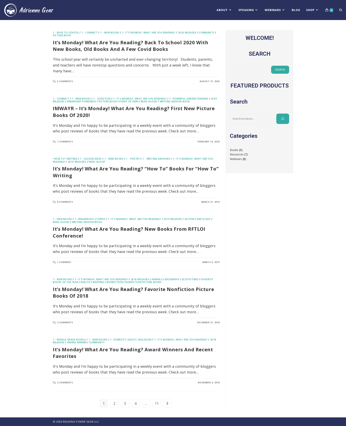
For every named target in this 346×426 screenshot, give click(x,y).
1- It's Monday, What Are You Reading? (148, 32)
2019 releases (77, 161)
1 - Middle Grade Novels (69, 339)
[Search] (282, 119)
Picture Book (62, 35)
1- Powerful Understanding (188, 98)
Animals (157, 279)
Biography (172, 279)
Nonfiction (115, 282)
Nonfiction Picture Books (143, 282)
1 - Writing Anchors (156, 158)
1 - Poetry (133, 158)
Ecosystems (190, 279)
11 (157, 403)
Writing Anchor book (175, 101)
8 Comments (65, 201)
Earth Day (203, 219)
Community (206, 32)
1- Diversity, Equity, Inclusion (131, 339)
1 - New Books (109, 32)
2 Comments (65, 322)
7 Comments (65, 141)
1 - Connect (89, 32)
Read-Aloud (149, 101)
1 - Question (102, 98)
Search (280, 69)
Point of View (128, 101)
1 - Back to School (66, 32)
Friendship (74, 101)
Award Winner (77, 342)
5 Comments (65, 81)
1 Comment (64, 262)
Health (85, 282)
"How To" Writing (65, 158)
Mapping (98, 282)
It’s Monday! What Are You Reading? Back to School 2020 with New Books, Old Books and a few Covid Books (130, 45)
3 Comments (65, 382)
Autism (189, 219)
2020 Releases (187, 32)
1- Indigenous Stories (90, 219)
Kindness (90, 101)
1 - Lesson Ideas (91, 158)
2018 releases (140, 279)
